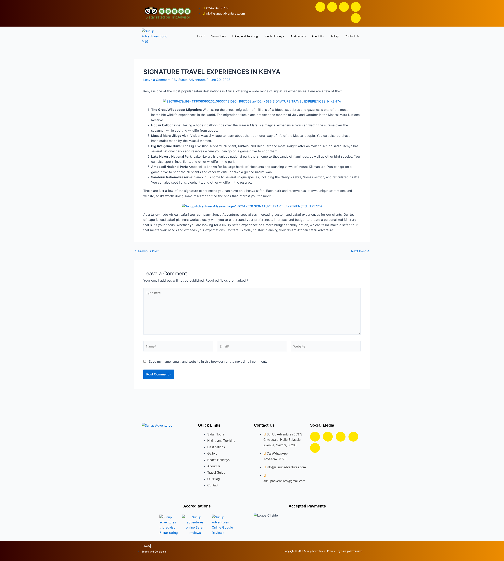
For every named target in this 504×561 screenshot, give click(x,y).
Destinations (298, 36)
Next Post (360, 251)
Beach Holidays (274, 36)
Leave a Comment (156, 80)
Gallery (334, 36)
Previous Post (146, 251)
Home (201, 36)
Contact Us (352, 36)
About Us (318, 36)
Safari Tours (218, 36)
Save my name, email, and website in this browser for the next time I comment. (208, 361)
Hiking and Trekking (245, 36)
